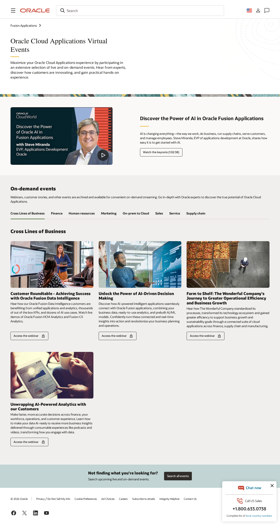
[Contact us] (267, 10)
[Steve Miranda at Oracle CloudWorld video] (61, 136)
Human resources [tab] (82, 213)
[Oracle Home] (35, 10)
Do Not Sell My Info (58, 498)
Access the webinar (26, 335)
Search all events (178, 476)
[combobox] (140, 10)
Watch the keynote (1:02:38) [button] (161, 152)
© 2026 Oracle (19, 498)
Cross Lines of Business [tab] (27, 213)
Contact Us (190, 498)
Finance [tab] (57, 213)
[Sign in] (258, 10)
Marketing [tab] (108, 213)
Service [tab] (174, 213)
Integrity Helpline (169, 498)
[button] (13, 10)
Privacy (40, 498)
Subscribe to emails (143, 498)
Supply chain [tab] (195, 213)
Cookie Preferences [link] (86, 498)
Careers (123, 498)
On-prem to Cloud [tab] (136, 213)
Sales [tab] (159, 213)
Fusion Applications (23, 25)
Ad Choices (108, 498)
